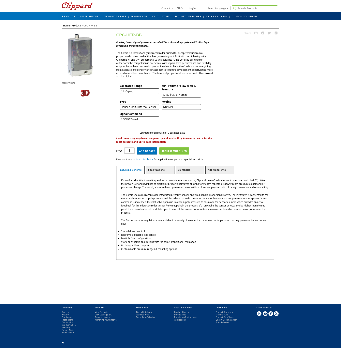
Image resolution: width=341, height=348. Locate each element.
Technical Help (142, 314)
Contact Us (167, 8)
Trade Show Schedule (145, 317)
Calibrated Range (131, 86)
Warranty (66, 327)
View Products (101, 312)
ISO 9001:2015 (69, 325)
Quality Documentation (226, 320)
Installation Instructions (185, 317)
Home (66, 25)
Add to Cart (147, 151)
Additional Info (217, 170)
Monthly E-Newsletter (106, 320)
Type (123, 101)
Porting (166, 101)
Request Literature (103, 317)
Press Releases (222, 322)
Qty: (119, 151)
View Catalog (101, 314)
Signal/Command (131, 114)
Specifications (156, 170)
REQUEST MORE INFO (174, 151)
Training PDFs (222, 314)
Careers (65, 312)
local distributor (144, 159)
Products (77, 25)
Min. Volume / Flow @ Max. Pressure (179, 87)
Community (67, 322)
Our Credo (66, 317)
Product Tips (180, 314)
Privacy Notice (68, 330)
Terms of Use (68, 332)
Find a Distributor (144, 312)
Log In (192, 8)
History (65, 314)
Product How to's (182, 312)
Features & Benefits (130, 170)
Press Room (67, 320)
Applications (180, 320)
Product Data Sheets (225, 317)
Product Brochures (224, 312)
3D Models (184, 170)
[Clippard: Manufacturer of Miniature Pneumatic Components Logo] (77, 6)
